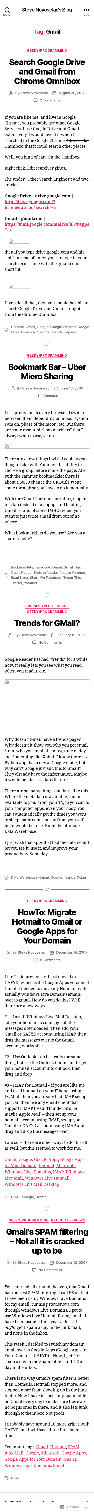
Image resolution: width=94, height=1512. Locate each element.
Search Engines (63, 332)
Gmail (30, 327)
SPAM (73, 1447)
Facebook (42, 567)
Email (58, 1465)
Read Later (19, 577)
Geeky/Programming (47, 50)
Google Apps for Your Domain (33, 1459)
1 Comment (50, 395)
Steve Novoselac (34, 93)
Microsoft (65, 1166)
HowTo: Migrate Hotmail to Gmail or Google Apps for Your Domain (47, 926)
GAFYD (71, 1459)
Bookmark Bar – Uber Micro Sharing (47, 371)
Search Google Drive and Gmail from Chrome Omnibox (47, 71)
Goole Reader (22, 572)
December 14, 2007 (71, 952)
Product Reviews (68, 1220)
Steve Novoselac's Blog (47, 9)
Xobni (81, 877)
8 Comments (50, 960)
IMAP (58, 1172)
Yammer (30, 583)
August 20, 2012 (72, 93)
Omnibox (28, 332)
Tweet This (72, 577)
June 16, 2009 (71, 388)
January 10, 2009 (71, 635)
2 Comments (50, 100)
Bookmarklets (22, 567)
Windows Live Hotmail (47, 1178)
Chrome (17, 327)
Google (42, 327)
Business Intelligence (47, 606)
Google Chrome (63, 327)
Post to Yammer (72, 572)
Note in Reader (46, 572)
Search (43, 332)
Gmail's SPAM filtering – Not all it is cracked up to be (47, 1241)
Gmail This (72, 567)
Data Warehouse (24, 877)
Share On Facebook (46, 577)
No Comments (50, 642)
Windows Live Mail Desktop (32, 1184)
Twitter (16, 583)
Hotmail (46, 1166)
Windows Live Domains (28, 1172)
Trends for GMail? (47, 623)
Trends (69, 877)
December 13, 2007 (71, 1262)
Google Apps (46, 1159)
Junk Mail (14, 1453)
